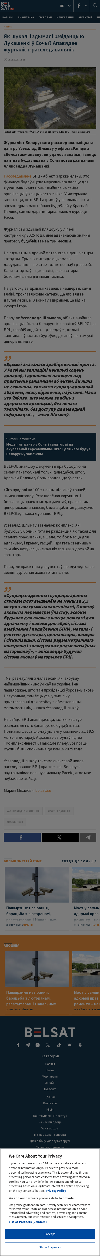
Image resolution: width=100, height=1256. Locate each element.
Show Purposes (50, 1247)
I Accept (50, 1234)
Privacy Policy (56, 1191)
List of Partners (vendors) (28, 1222)
